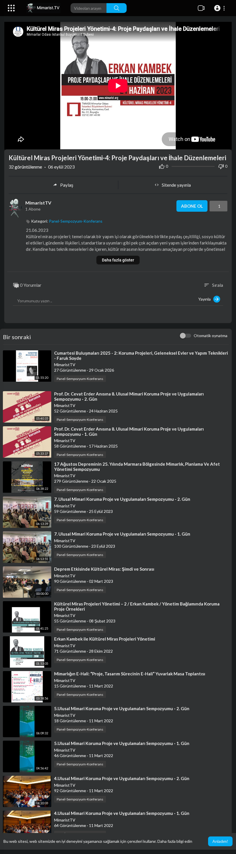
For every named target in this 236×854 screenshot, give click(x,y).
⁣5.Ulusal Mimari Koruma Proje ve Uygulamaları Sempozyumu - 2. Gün (121, 708)
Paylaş (66, 185)
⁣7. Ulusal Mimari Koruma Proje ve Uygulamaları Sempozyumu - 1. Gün (122, 533)
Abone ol (192, 206)
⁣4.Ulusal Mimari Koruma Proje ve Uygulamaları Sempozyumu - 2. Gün (121, 778)
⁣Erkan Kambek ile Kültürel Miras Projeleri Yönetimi (104, 638)
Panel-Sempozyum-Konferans (75, 221)
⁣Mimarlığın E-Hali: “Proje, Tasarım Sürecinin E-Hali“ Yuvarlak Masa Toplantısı (129, 673)
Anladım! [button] (220, 841)
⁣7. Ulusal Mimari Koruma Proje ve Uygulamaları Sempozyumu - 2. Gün (122, 499)
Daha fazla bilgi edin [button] (174, 841)
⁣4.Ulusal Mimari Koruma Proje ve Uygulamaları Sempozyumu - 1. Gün (121, 813)
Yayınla (205, 299)
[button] (220, 8)
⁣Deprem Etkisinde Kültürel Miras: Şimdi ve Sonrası (104, 569)
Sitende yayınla (176, 185)
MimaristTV (38, 202)
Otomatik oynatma (210, 335)
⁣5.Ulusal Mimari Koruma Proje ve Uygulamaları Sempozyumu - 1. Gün (121, 743)
